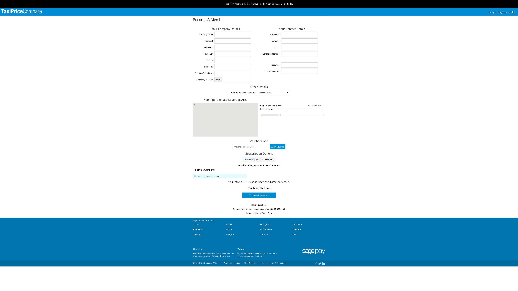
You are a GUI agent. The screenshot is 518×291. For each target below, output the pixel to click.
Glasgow (230, 234)
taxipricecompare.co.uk (207, 176)
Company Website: (205, 80)
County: (210, 60)
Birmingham (265, 224)
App (238, 263)
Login (492, 12)
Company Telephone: (204, 73)
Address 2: (208, 47)
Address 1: (209, 41)
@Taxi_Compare (244, 256)
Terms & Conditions (277, 263)
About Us (228, 263)
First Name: (275, 34)
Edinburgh (197, 234)
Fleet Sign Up (250, 263)
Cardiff (229, 224)
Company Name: (206, 34)
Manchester (198, 229)
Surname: (276, 41)
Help (512, 12)
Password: (275, 65)
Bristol (229, 229)
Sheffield (297, 229)
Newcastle (297, 224)
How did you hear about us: (243, 92)
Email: (277, 47)
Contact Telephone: (271, 54)
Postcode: (208, 67)
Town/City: (208, 54)
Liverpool (264, 234)
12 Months (269, 159)
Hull (295, 234)
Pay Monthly (252, 159)
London (196, 224)
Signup (502, 12)
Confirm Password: (272, 71)
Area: (262, 105)
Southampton (266, 229)
